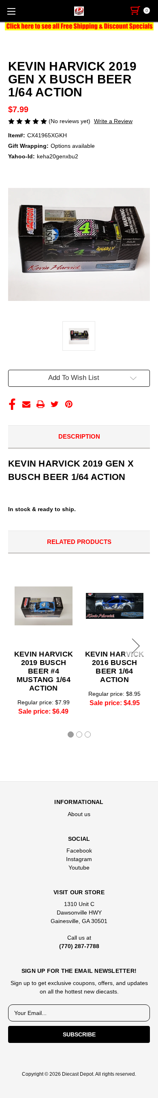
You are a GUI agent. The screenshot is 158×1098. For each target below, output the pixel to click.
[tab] (71, 734)
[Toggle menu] (11, 11)
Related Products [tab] (79, 541)
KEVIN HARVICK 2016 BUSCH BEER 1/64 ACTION (114, 667)
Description (79, 436)
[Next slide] (134, 646)
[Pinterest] (69, 404)
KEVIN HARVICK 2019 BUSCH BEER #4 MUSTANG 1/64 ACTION (43, 671)
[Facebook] (12, 404)
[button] (79, 26)
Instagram (79, 859)
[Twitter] (55, 404)
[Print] (40, 404)
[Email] (26, 404)
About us (79, 814)
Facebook (79, 850)
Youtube (79, 867)
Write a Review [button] (113, 121)
